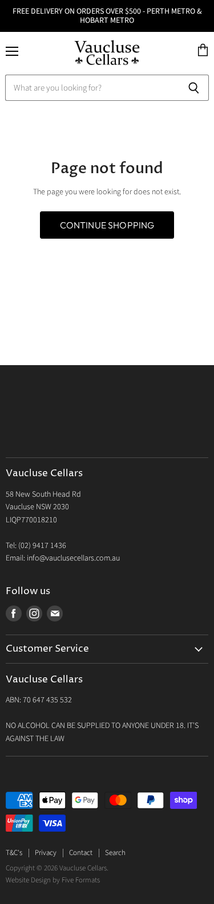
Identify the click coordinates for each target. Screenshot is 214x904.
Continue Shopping (107, 225)
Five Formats (81, 880)
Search (115, 853)
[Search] (194, 88)
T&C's (14, 853)
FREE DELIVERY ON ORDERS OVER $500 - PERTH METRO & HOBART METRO (107, 16)
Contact (80, 853)
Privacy (45, 853)
